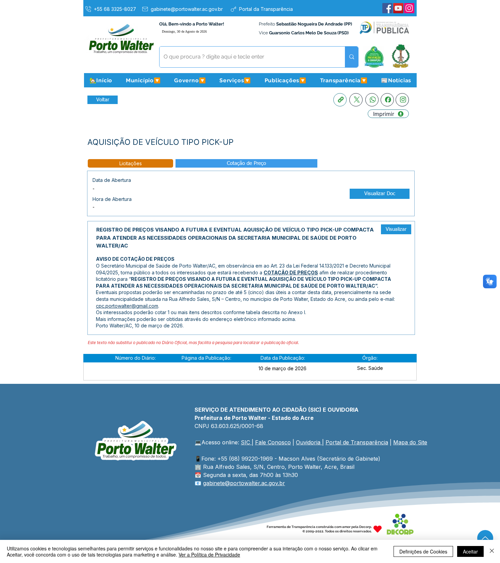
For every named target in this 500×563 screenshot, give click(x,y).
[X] (356, 99)
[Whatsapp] (372, 99)
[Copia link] (340, 99)
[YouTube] (398, 8)
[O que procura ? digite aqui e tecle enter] (351, 57)
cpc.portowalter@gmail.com (127, 306)
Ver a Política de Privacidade (209, 554)
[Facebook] (387, 8)
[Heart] (377, 529)
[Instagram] (409, 8)
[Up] (485, 538)
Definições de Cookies (423, 551)
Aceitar (470, 551)
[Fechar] (492, 551)
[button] (143, 80)
